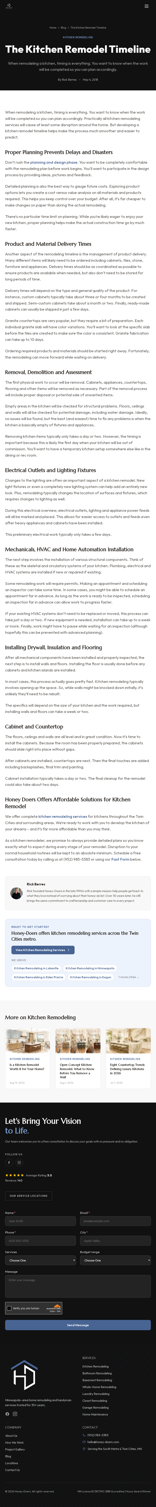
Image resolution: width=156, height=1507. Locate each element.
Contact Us (12, 1470)
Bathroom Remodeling (97, 1373)
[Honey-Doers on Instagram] (15, 1414)
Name (10, 1213)
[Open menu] (146, 6)
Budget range (89, 1252)
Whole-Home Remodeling (99, 1387)
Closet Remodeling (94, 1401)
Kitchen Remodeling (78, 37)
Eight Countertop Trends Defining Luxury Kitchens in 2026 (127, 1069)
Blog (63, 27)
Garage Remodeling (95, 1407)
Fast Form (120, 859)
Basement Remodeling (97, 1380)
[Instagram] (19, 1163)
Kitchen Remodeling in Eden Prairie (38, 977)
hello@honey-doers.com (103, 1442)
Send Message (78, 1325)
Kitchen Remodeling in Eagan (90, 977)
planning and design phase (53, 162)
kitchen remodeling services (62, 816)
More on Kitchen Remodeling (40, 1017)
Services (11, 1252)
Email (85, 1213)
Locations (11, 1463)
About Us (11, 1436)
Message (11, 1271)
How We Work (14, 1442)
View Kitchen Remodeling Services (40, 950)
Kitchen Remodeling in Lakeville (36, 968)
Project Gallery (15, 1449)
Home (53, 27)
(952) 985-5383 (98, 1435)
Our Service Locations (29, 1196)
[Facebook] (9, 1163)
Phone (10, 1232)
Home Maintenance (95, 1414)
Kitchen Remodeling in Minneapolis (90, 968)
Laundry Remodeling (95, 1394)
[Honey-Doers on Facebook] (7, 1414)
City (84, 1232)
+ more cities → (128, 977)
